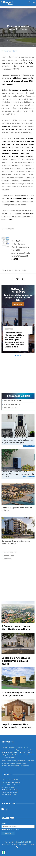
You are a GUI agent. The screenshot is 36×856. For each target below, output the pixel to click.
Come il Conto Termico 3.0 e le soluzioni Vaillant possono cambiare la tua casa (18, 474)
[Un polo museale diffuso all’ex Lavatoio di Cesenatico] (18, 710)
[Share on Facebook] (12, 279)
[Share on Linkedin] (23, 279)
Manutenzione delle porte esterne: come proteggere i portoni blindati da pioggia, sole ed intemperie (17, 440)
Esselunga (6, 63)
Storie (8, 329)
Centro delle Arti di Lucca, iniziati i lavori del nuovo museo (16, 661)
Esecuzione (8, 559)
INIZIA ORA (18, 304)
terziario (10, 270)
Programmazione (10, 552)
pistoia (24, 270)
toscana (17, 270)
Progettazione (9, 555)
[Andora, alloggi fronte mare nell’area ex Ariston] (18, 494)
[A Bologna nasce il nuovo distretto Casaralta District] (18, 612)
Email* (4, 823)
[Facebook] (3, 809)
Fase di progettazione (12, 404)
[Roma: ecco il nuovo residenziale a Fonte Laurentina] (18, 527)
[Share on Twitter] (17, 279)
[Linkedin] (7, 809)
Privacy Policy (14, 829)
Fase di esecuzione (10, 407)
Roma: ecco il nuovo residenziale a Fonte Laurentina (16, 542)
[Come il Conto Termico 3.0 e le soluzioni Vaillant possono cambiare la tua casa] (18, 460)
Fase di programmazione (13, 400)
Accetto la (6, 829)
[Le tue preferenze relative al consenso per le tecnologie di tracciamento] (3, 852)
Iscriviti (8, 833)
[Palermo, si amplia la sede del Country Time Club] (18, 678)
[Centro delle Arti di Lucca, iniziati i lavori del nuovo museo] (18, 643)
